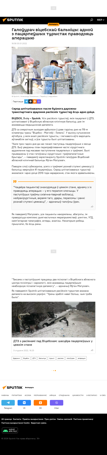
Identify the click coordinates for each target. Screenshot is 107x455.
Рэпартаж (17, 395)
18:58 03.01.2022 (19, 43)
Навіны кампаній (64, 419)
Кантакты (17, 419)
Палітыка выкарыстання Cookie (15, 423)
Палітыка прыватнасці (83, 419)
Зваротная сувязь (38, 423)
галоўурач (71, 358)
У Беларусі (91, 395)
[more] (92, 206)
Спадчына (64, 395)
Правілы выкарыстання (32, 419)
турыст (51, 358)
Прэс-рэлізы (50, 419)
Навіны (5, 395)
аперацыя (81, 358)
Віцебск (26, 358)
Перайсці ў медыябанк (48, 96)
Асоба (28, 395)
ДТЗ (34, 358)
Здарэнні (16, 358)
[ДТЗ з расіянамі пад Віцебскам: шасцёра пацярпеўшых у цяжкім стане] (53, 319)
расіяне (60, 358)
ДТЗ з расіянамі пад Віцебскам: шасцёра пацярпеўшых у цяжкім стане (53, 342)
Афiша (52, 395)
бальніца (42, 358)
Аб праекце (6, 419)
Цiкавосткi (78, 395)
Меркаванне (40, 395)
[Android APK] (9, 431)
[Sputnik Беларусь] (13, 22)
